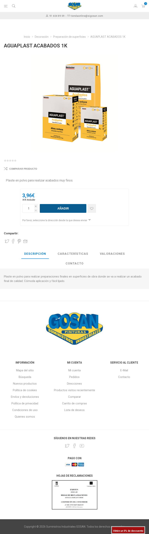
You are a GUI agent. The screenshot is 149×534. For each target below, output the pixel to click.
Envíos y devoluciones (25, 397)
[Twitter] (67, 446)
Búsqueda (25, 377)
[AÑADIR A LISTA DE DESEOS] (91, 208)
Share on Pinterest (19, 241)
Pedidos (74, 377)
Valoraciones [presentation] (112, 254)
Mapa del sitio (25, 370)
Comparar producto (23, 169)
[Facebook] (74, 446)
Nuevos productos (25, 383)
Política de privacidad (24, 403)
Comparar (74, 397)
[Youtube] (82, 446)
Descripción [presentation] (35, 254)
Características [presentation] (73, 254)
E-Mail (124, 370)
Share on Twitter (7, 241)
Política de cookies (25, 390)
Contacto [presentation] (75, 263)
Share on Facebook (13, 241)
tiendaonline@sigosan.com (87, 16)
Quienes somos (25, 416)
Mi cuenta (74, 370)
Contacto (124, 377)
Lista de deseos (74, 410)
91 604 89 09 (57, 16)
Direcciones (74, 383)
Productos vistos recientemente (74, 390)
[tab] (35, 254)
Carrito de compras (74, 403)
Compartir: (11, 233)
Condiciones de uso (25, 410)
